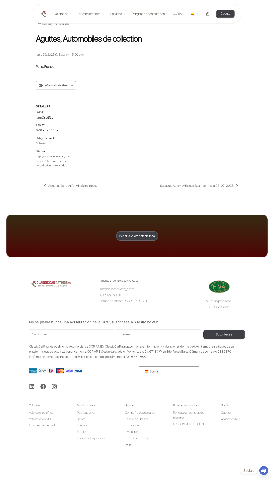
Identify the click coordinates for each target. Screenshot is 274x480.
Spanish (154, 371)
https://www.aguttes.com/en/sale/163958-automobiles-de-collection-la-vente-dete (52, 161)
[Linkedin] (32, 386)
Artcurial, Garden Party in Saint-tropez (72, 186)
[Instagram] (54, 386)
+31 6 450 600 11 (137, 357)
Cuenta (225, 405)
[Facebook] (43, 386)
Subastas (41, 143)
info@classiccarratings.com (90, 357)
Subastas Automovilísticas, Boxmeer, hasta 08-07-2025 (197, 186)
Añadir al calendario (56, 85)
